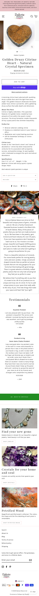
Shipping (12, 73)
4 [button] (22, 51)
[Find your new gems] (19, 418)
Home (16, 55)
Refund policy (6, 543)
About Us (5, 533)
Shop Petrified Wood (11, 522)
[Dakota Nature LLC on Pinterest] (10, 566)
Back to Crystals (21, 397)
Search (4, 530)
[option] (19, 5)
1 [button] (17, 51)
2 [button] (19, 51)
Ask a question (9, 175)
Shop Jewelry (8, 441)
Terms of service (7, 540)
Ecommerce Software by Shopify (19, 594)
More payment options (20, 92)
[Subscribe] (30, 560)
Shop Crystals (8, 482)
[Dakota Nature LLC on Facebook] (6, 566)
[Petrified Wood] (19, 497)
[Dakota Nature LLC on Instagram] (3, 566)
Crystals (21, 55)
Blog (3, 536)
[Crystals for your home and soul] (19, 456)
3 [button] (20, 51)
